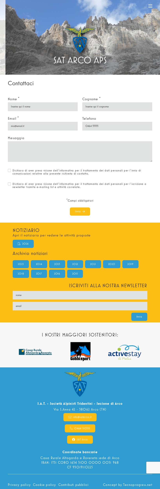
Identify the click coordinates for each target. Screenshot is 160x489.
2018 (21, 273)
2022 (75, 264)
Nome (13, 98)
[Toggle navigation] (150, 6)
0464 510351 (82, 428)
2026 (25, 243)
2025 (21, 264)
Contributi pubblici (73, 485)
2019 (130, 264)
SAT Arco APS (18, 6)
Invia (78, 211)
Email (13, 118)
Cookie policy (44, 485)
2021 (93, 264)
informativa (66, 170)
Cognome (91, 98)
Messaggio (16, 138)
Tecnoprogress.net (137, 485)
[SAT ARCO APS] (80, 37)
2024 (39, 264)
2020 (111, 264)
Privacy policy (19, 485)
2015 (75, 273)
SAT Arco (82, 439)
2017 (39, 273)
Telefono (89, 118)
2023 (57, 264)
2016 (57, 273)
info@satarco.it (82, 417)
